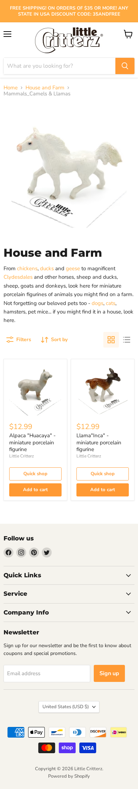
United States (65, 707)
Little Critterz (21, 456)
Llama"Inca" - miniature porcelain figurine (98, 442)
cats (110, 303)
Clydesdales (18, 276)
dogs (97, 303)
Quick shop (35, 474)
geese (73, 268)
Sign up (109, 673)
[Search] (124, 66)
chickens (27, 268)
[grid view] (111, 340)
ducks (47, 268)
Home (11, 88)
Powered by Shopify (69, 776)
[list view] (126, 340)
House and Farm (44, 88)
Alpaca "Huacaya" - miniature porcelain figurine (32, 442)
